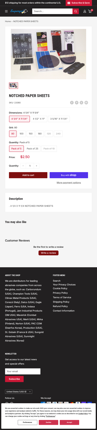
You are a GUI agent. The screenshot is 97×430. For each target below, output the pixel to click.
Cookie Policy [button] (83, 414)
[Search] (75, 11)
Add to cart (28, 175)
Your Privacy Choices (64, 284)
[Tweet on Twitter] (81, 102)
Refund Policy (60, 306)
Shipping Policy (61, 301)
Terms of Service (62, 297)
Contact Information (64, 310)
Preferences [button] (50, 416)
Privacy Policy (60, 292)
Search (56, 280)
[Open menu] (6, 11)
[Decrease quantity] (23, 165)
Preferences (27, 422)
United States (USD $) (16, 391)
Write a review (48, 253)
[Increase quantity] (36, 165)
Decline (48, 422)
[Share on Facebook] (72, 102)
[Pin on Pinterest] (76, 102)
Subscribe (14, 379)
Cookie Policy (60, 288)
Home (8, 21)
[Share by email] (86, 102)
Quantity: (14, 165)
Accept (69, 422)
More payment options (69, 182)
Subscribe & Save (81, 3)
